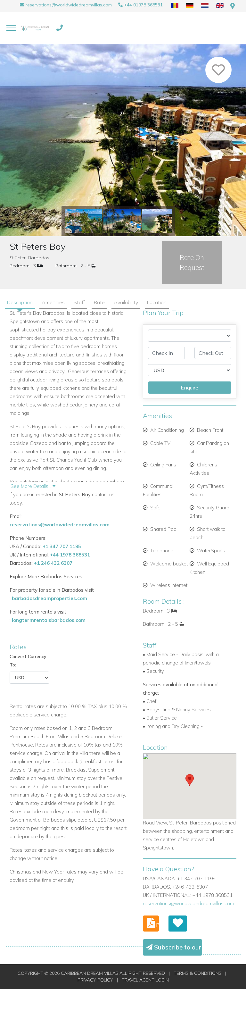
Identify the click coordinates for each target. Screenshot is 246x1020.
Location (157, 302)
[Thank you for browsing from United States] (232, 6)
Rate (99, 302)
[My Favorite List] (177, 923)
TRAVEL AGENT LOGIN (145, 980)
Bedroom (19, 266)
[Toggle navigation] (11, 28)
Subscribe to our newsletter (177, 947)
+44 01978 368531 (143, 5)
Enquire (189, 387)
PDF (157, 925)
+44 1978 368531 (70, 555)
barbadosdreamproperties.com (49, 598)
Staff (79, 302)
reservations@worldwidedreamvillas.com (69, 5)
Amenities (53, 302)
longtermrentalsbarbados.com (49, 620)
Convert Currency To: (28, 661)
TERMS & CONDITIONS (197, 973)
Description (20, 302)
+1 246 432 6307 (53, 563)
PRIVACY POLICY (95, 980)
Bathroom (66, 266)
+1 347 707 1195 (62, 546)
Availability (126, 302)
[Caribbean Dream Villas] (35, 27)
